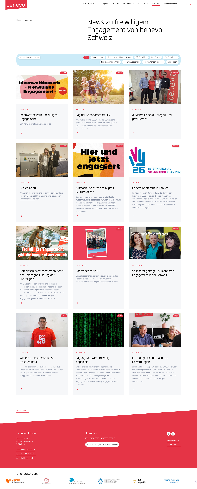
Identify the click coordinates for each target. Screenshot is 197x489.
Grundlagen (172, 62)
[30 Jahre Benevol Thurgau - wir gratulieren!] (155, 104)
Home (18, 20)
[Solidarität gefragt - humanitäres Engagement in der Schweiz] (155, 267)
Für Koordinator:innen (110, 62)
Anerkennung (97, 57)
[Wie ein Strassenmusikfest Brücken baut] (42, 354)
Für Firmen (155, 57)
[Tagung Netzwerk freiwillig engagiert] (98, 354)
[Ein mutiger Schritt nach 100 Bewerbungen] (155, 354)
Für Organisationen (131, 62)
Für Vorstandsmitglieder (153, 62)
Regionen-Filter (29, 57)
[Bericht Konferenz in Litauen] (155, 182)
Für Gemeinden (171, 57)
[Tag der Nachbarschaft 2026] (98, 104)
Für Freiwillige (141, 57)
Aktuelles (28, 20)
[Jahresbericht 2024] (98, 267)
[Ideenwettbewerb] (42, 104)
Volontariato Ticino (27, 199)
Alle (86, 57)
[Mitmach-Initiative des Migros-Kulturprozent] (98, 182)
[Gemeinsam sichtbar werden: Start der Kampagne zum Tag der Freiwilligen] (42, 267)
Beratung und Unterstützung (120, 57)
